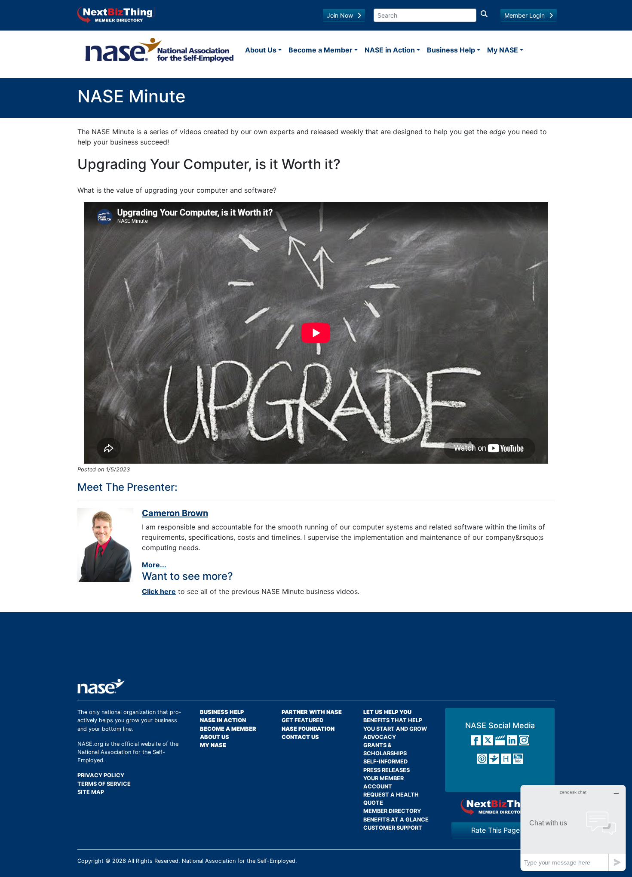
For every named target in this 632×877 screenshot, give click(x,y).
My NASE (502, 50)
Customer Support (392, 828)
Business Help (451, 50)
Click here (159, 591)
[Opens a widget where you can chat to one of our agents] (573, 828)
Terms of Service (104, 784)
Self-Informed (385, 761)
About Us (260, 50)
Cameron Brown (175, 513)
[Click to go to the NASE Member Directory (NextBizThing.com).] (500, 806)
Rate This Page (495, 830)
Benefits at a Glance (396, 819)
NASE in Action (390, 50)
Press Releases (386, 770)
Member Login (524, 15)
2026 (119, 861)
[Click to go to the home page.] (159, 50)
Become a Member (320, 50)
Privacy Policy (100, 775)
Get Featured (302, 720)
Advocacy (379, 737)
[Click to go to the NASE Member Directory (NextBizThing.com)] (116, 14)
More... (154, 564)
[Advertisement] (316, 648)
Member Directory (392, 811)
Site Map (90, 792)
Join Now (340, 15)
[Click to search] (484, 15)
